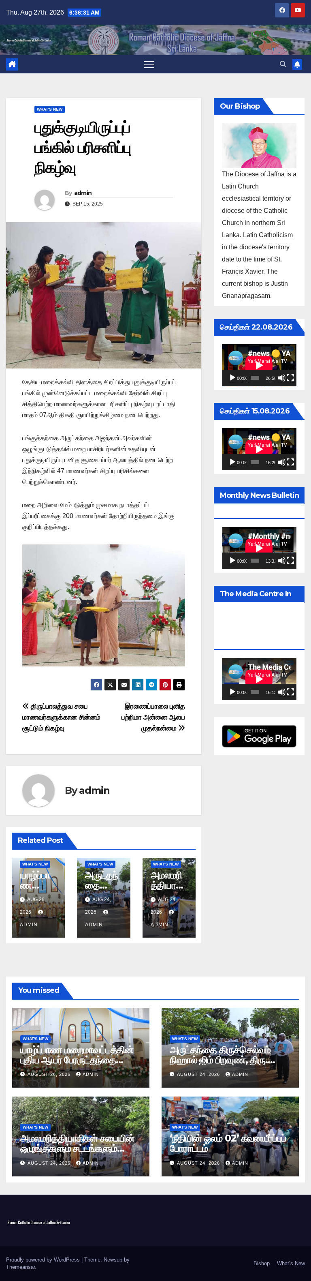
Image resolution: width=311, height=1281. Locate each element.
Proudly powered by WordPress (43, 1260)
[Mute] (282, 378)
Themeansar (20, 1267)
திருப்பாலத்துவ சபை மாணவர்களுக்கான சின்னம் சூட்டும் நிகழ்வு (61, 717)
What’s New (291, 1263)
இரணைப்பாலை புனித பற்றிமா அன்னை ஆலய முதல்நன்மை (153, 717)
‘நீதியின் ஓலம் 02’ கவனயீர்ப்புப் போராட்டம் (228, 1143)
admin (83, 193)
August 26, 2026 (50, 1074)
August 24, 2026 (199, 1074)
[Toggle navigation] (149, 64)
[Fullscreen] (290, 378)
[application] (259, 365)
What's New (49, 109)
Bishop (261, 1263)
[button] (283, 64)
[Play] (232, 378)
